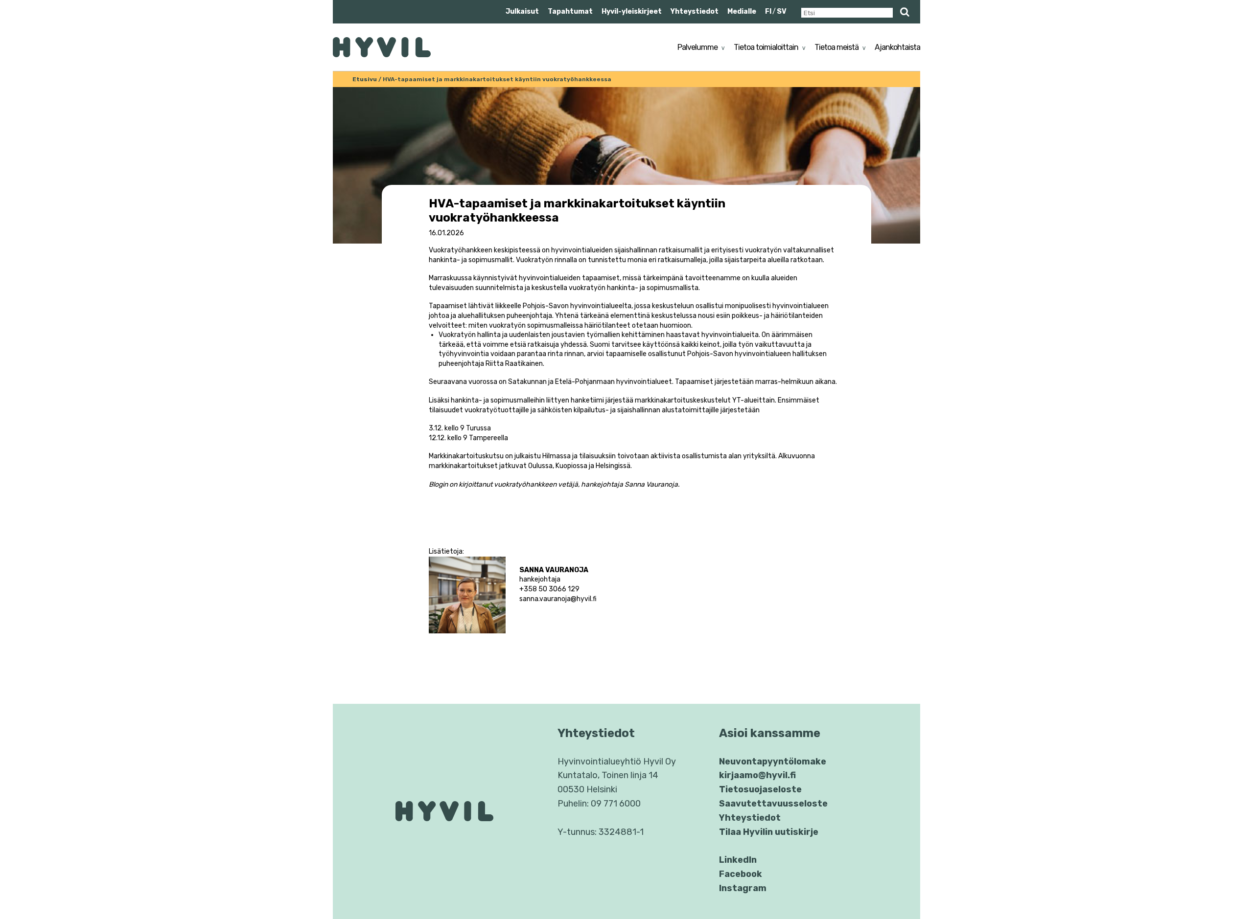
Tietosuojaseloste (760, 789)
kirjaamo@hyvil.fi (757, 775)
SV (782, 11)
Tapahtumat (570, 11)
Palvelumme (697, 47)
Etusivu (364, 79)
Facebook (740, 874)
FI (768, 11)
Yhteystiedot (695, 11)
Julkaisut (522, 11)
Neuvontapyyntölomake (772, 761)
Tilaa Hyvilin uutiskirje (768, 832)
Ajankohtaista (897, 47)
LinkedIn (738, 859)
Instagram (742, 888)
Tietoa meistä (836, 47)
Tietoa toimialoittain (766, 47)
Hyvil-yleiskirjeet (632, 11)
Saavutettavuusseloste (773, 803)
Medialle (741, 11)
